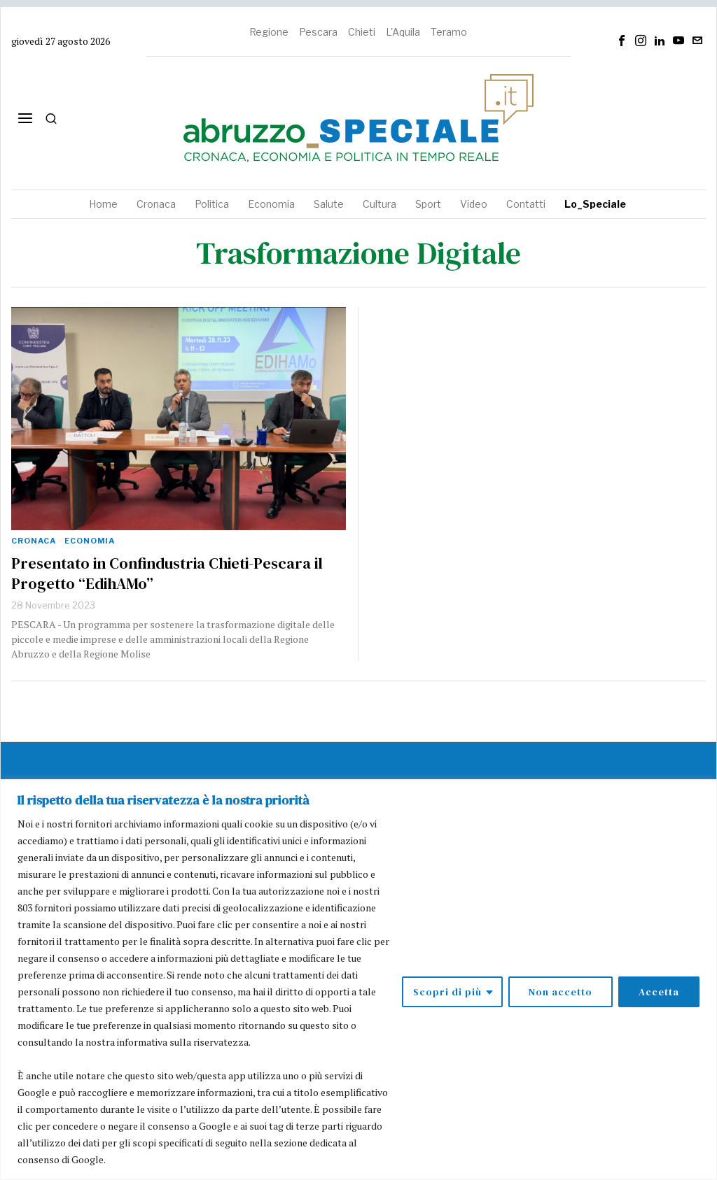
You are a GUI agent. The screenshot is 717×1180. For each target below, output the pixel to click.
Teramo (448, 32)
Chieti (362, 32)
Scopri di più (447, 992)
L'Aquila (403, 32)
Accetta (659, 992)
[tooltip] (621, 40)
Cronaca (33, 541)
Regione (269, 32)
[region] (358, 979)
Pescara (318, 32)
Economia (89, 541)
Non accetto (560, 992)
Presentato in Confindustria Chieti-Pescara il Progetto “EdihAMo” (167, 573)
